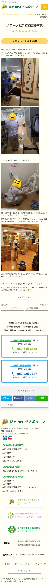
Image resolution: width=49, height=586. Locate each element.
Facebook (18, 398)
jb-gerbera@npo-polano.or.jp (17, 433)
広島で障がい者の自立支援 (9, 2)
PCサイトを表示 (24, 571)
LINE (42, 398)
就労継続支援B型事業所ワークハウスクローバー (21, 487)
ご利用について (9, 457)
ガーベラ (15, 449)
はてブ (30, 398)
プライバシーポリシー (23, 564)
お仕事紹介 (7, 453)
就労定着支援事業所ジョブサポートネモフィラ (20, 471)
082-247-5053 (11, 431)
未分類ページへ (24, 297)
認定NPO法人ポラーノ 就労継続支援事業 (22, 579)
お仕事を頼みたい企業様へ (13, 461)
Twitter (7, 398)
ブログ (7, 564)
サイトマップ (41, 564)
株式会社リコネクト (17, 581)
